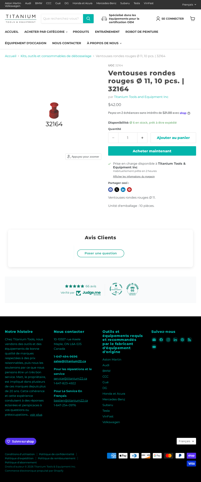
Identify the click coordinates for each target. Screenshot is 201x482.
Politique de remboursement (56, 458)
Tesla (137, 3)
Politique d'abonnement (21, 462)
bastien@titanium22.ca (71, 400)
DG (67, 3)
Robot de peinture (141, 32)
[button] (170, 18)
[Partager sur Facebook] (110, 189)
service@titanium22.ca (70, 378)
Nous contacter (66, 43)
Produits (81, 32)
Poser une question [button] (101, 253)
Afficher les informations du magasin (134, 176)
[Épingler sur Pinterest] (129, 189)
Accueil (11, 32)
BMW (38, 3)
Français (187, 4)
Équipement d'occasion (25, 43)
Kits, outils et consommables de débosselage (56, 56)
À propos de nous (103, 43)
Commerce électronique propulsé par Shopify (34, 470)
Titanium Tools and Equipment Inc (141, 97)
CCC (48, 3)
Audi (28, 3)
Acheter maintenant (152, 151)
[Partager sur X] (116, 189)
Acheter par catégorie (44, 32)
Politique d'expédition (19, 458)
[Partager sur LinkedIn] (123, 189)
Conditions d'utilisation (20, 454)
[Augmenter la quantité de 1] (142, 137)
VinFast (148, 3)
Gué (58, 3)
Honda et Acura (82, 3)
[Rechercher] (88, 18)
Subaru (125, 3)
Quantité (114, 129)
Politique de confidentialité (56, 454)
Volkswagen (12, 6)
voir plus (36, 414)
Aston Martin (13, 3)
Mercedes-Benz (106, 3)
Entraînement (107, 32)
